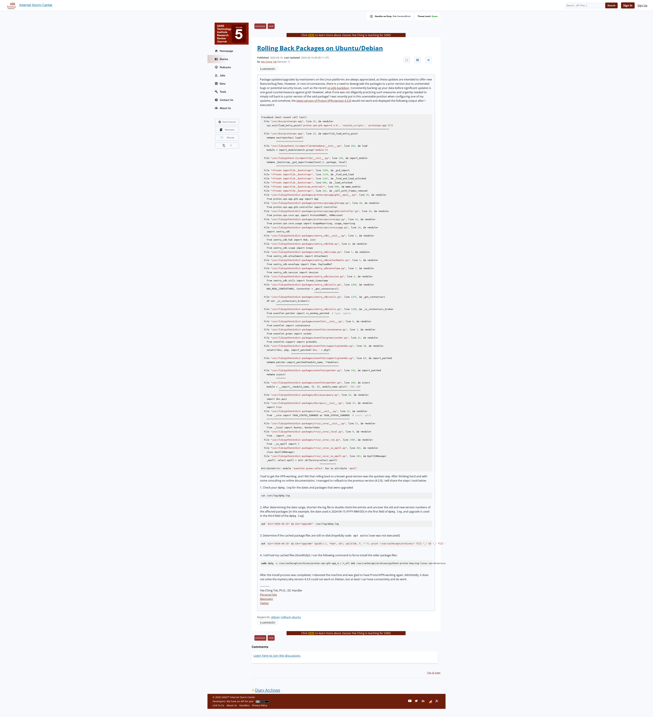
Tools (223, 92)
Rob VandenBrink (402, 16)
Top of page (433, 672)
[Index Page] (11, 5)
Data (222, 83)
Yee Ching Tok (269, 61)
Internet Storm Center (36, 5)
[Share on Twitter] (428, 60)
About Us (225, 108)
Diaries (224, 59)
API (242, 701)
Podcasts (225, 67)
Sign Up (642, 5)
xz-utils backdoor (338, 88)
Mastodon (266, 599)
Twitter (264, 603)
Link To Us (218, 705)
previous (260, 26)
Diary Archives (267, 690)
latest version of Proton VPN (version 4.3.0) (323, 101)
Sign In (627, 5)
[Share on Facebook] (417, 60)
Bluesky (230, 137)
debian (275, 617)
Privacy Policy (259, 705)
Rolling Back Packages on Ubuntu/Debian (320, 48)
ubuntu (296, 617)
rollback (286, 617)
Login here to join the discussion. (277, 656)
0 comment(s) (267, 68)
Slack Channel (229, 121)
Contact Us (226, 100)
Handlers (244, 705)
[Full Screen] (407, 60)
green (435, 16)
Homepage (226, 51)
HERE (311, 35)
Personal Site (268, 595)
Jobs (222, 75)
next (271, 26)
